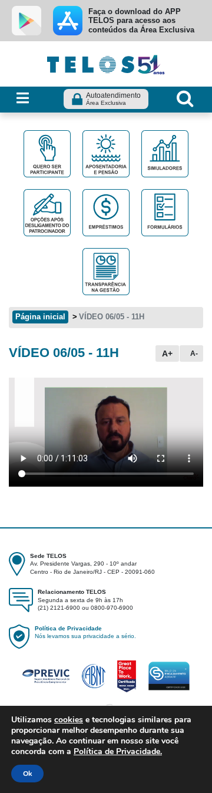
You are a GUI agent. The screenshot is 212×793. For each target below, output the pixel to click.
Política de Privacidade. (118, 751)
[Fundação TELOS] (106, 63)
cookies (68, 719)
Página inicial (40, 316)
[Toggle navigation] (23, 98)
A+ (167, 353)
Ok (27, 773)
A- (194, 353)
